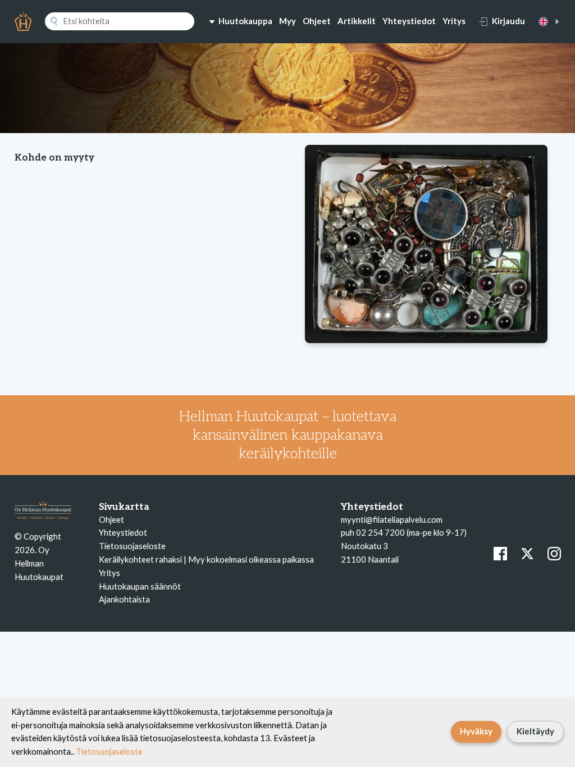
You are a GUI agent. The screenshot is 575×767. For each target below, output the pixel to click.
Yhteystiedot (409, 21)
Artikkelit (356, 21)
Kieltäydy (535, 731)
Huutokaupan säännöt (140, 586)
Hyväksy (476, 731)
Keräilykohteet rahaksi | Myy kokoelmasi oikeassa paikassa (206, 559)
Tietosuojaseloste (132, 546)
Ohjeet (317, 21)
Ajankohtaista (124, 599)
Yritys (454, 21)
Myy (287, 21)
